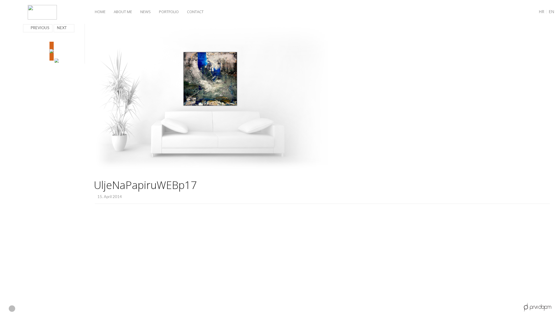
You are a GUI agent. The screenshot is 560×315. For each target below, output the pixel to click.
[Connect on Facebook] (22, 308)
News (145, 11)
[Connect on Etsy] (12, 308)
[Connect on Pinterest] (43, 308)
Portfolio (169, 11)
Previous (40, 28)
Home (100, 11)
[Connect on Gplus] (33, 308)
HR (541, 11)
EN (551, 11)
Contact (195, 11)
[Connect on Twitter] (53, 308)
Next (62, 28)
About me (123, 11)
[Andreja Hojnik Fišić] (42, 12)
